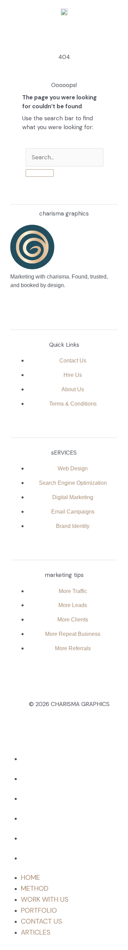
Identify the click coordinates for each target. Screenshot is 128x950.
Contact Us (41, 838)
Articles (36, 857)
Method (34, 778)
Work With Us (45, 798)
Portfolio (39, 818)
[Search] (40, 173)
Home (30, 758)
